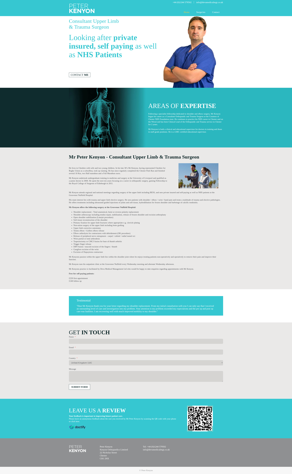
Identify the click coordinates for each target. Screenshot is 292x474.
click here (75, 421)
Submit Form (79, 387)
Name (71, 337)
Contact (216, 12)
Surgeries (200, 12)
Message (72, 369)
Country (72, 358)
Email (71, 347)
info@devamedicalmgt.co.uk (156, 449)
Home (186, 12)
